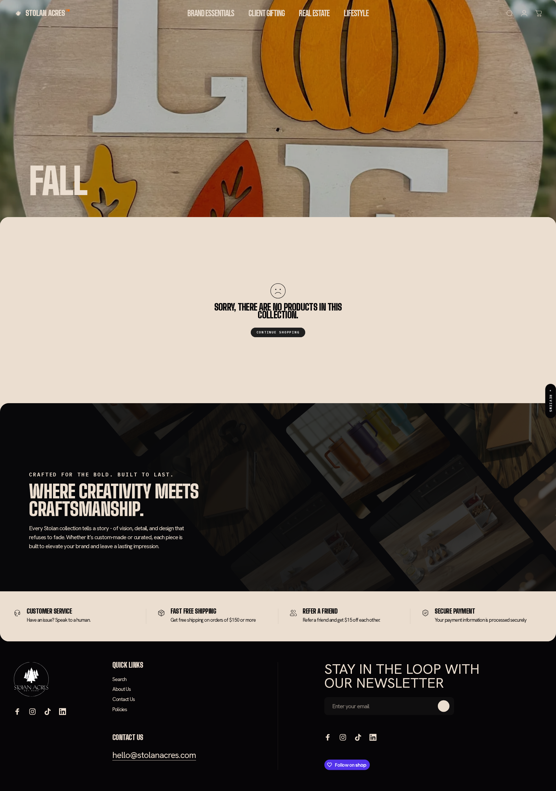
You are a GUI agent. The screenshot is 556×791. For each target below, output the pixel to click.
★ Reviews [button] (551, 401)
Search (119, 679)
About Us (121, 689)
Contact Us (123, 699)
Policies (119, 709)
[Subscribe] (443, 706)
